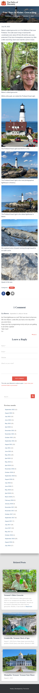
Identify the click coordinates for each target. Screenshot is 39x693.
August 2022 (8, 413)
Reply (35, 334)
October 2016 (9, 535)
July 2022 (8, 416)
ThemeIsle (26, 688)
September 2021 (10, 441)
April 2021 (8, 458)
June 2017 (8, 528)
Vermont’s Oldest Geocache (13, 595)
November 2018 (9, 469)
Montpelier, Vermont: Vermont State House (19, 675)
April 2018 (8, 493)
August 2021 (8, 444)
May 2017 (8, 531)
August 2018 (8, 479)
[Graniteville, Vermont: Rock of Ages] (19, 623)
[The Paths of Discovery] (10, 3)
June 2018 (8, 486)
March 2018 (8, 496)
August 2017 (8, 521)
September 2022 (10, 409)
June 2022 (8, 420)
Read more (29, 606)
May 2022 (8, 423)
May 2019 (8, 462)
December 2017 (9, 507)
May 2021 (8, 455)
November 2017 (9, 510)
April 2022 (8, 427)
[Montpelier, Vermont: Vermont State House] (19, 660)
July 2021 (8, 448)
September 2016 (10, 538)
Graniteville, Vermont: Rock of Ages (17, 638)
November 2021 (9, 434)
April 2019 (8, 465)
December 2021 (9, 430)
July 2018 (8, 483)
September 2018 (10, 475)
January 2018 (9, 503)
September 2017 (10, 517)
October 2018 (9, 472)
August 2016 (8, 542)
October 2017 (9, 514)
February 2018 (9, 500)
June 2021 (8, 451)
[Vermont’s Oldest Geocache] (19, 580)
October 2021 (9, 437)
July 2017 (8, 524)
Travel (12, 287)
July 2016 (8, 545)
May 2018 (8, 489)
